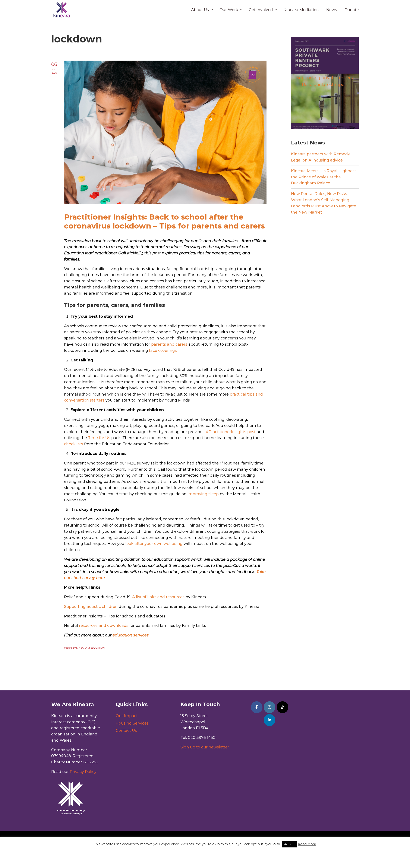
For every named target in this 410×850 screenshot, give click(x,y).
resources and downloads (103, 625)
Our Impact (127, 715)
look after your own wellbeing (154, 543)
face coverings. (163, 350)
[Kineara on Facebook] (256, 707)
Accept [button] (289, 844)
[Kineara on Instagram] (269, 707)
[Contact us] (282, 707)
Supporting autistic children (91, 606)
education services (131, 635)
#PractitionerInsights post (231, 431)
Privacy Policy (83, 771)
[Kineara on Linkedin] (269, 720)
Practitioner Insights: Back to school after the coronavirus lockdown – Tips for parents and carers (164, 221)
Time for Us (99, 437)
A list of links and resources (158, 597)
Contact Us (126, 730)
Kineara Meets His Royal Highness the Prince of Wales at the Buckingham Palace (323, 177)
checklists (73, 444)
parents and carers (169, 344)
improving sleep (203, 494)
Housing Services (132, 723)
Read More (307, 844)
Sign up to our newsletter (204, 747)
